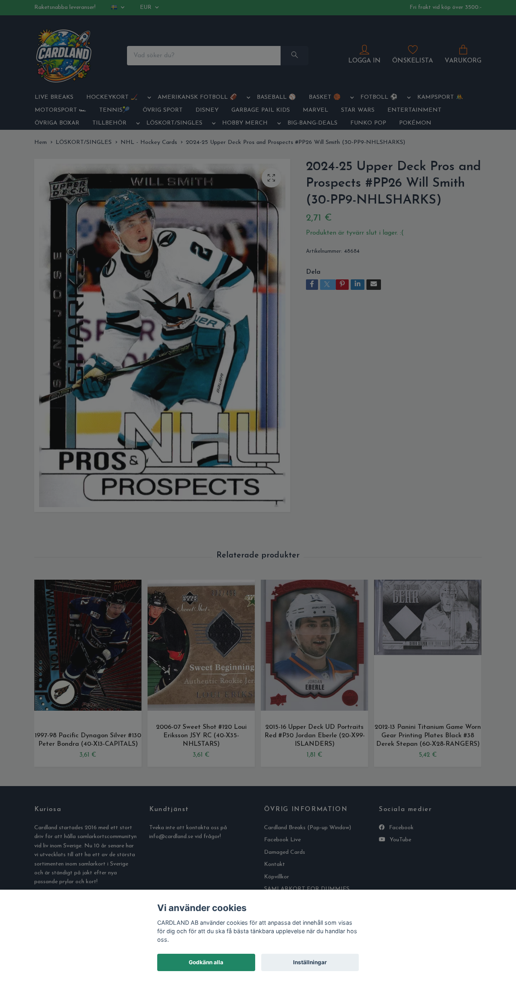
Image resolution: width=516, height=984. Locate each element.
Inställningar (310, 962)
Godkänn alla (206, 962)
